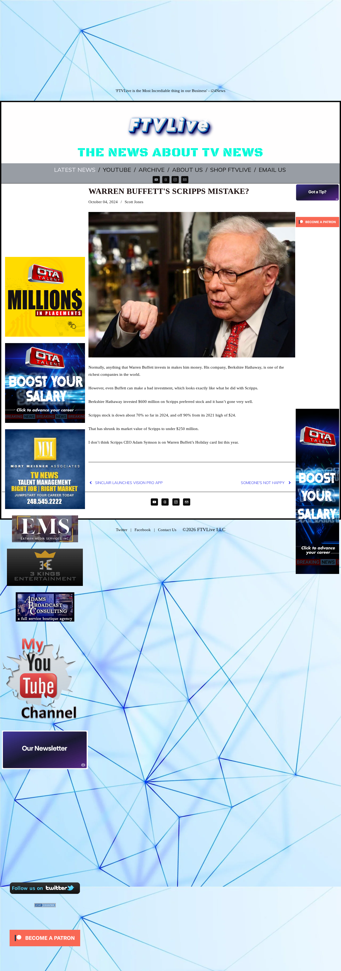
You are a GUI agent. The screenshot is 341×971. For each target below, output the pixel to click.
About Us (187, 169)
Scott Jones (134, 202)
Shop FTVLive (230, 169)
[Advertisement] (170, 43)
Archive (152, 169)
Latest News (74, 169)
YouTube (117, 169)
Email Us (272, 169)
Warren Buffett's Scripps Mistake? (168, 191)
